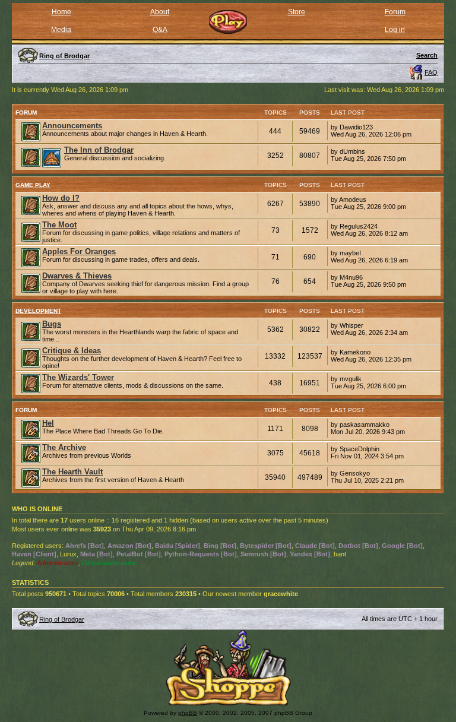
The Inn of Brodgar (99, 149)
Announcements (72, 125)
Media (61, 30)
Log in (395, 30)
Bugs (51, 323)
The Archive (64, 447)
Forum (395, 12)
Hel (48, 423)
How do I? (61, 198)
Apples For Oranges (79, 251)
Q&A (160, 30)
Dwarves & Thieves (77, 275)
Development (38, 311)
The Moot (59, 224)
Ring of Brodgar (61, 619)
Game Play (32, 185)
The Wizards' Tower (78, 377)
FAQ (431, 72)
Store (296, 12)
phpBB (187, 713)
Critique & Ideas (71, 350)
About (159, 12)
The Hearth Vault (72, 471)
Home (61, 12)
